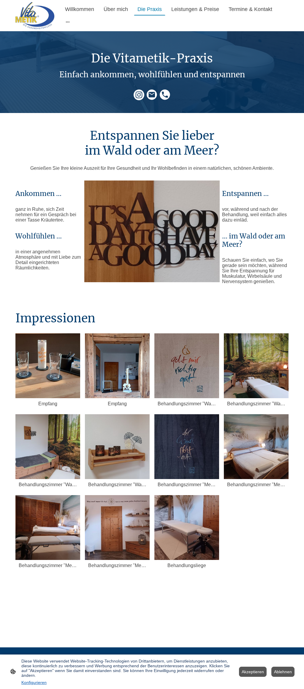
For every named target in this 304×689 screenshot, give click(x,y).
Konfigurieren (34, 682)
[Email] (152, 95)
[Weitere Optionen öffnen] (67, 21)
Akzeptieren (253, 671)
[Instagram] (139, 95)
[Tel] (165, 95)
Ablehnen (283, 671)
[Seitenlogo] (34, 15)
